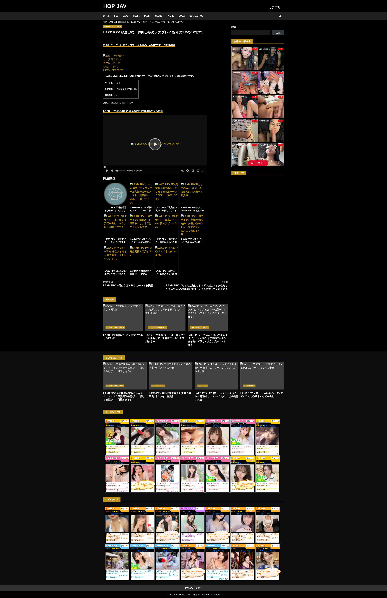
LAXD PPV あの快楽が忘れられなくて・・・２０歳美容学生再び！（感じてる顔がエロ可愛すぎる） (125, 376)
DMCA (216, 594)
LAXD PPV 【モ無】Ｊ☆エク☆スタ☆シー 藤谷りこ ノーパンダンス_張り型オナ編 (216, 376)
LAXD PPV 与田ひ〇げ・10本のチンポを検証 (128, 284)
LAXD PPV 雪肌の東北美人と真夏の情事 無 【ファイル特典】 (170, 376)
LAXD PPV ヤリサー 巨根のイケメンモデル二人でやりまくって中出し (262, 376)
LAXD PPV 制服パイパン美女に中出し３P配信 (123, 317)
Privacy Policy (192, 588)
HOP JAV (115, 6)
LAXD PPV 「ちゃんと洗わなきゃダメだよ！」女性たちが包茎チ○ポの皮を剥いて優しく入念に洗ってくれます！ (197, 285)
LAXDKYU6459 (249, 386)
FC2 (116, 16)
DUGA (182, 16)
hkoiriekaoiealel (158, 386)
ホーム (106, 16)
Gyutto (158, 16)
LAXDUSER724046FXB (115, 386)
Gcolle (136, 16)
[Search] (280, 16)
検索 (233, 27)
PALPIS (170, 16)
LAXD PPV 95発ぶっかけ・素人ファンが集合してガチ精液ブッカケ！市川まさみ (165, 317)
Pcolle (147, 16)
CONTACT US (196, 16)
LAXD (125, 16)
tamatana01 (202, 386)
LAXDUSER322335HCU (112, 26)
